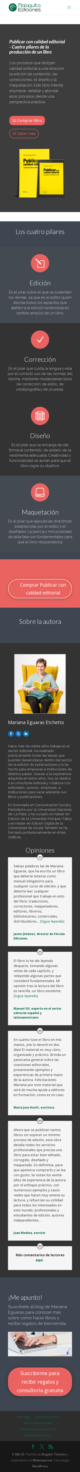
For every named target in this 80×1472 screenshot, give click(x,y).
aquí (39, 1260)
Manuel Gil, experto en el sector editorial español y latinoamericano (37, 1012)
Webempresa (42, 1460)
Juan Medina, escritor (29, 1233)
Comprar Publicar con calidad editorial (43, 589)
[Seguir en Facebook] (11, 734)
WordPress (40, 1466)
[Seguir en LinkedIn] (26, 734)
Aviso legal (24, 1417)
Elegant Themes (53, 1454)
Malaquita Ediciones (38, 1435)
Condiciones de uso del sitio (38, 1429)
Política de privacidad (38, 1423)
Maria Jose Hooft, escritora (34, 1107)
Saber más (26, 133)
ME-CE (19, 1454)
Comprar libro (29, 120)
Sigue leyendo (52, 921)
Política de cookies (47, 1417)
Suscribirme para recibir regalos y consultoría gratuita (40, 1382)
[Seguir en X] (18, 734)
